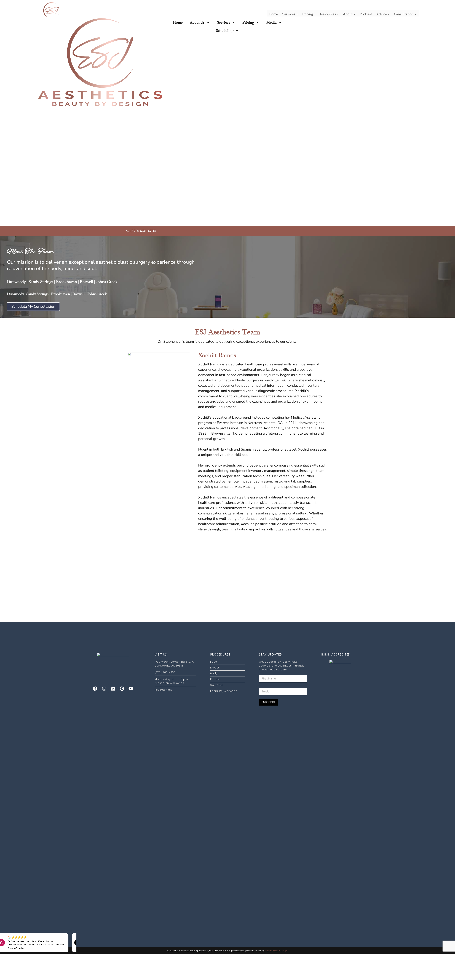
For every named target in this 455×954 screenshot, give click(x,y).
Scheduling (225, 30)
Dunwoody (16, 281)
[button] (74, 933)
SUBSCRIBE (268, 702)
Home (178, 22)
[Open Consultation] (415, 14)
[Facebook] (95, 688)
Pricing (248, 22)
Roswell (86, 281)
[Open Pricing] (315, 14)
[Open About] (354, 14)
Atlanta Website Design (276, 950)
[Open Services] (297, 14)
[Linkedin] (112, 688)
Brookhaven (66, 281)
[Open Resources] (338, 14)
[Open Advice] (389, 14)
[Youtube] (130, 688)
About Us (197, 22)
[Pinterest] (121, 688)
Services (223, 22)
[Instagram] (104, 688)
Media (271, 22)
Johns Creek (106, 281)
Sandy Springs (41, 281)
